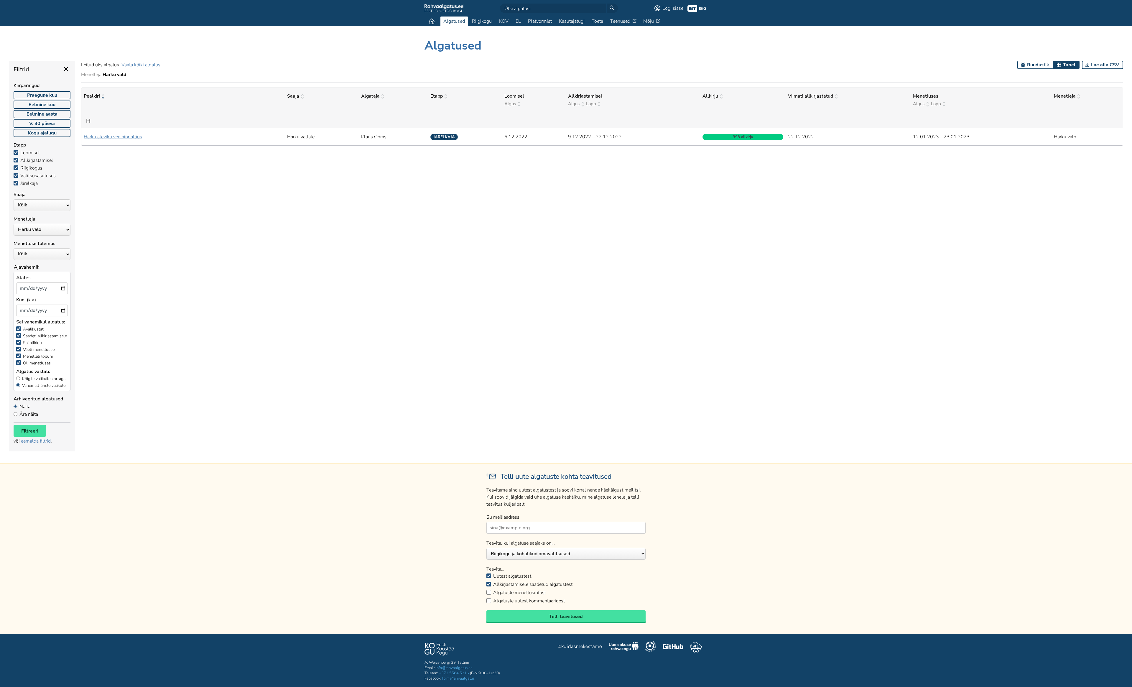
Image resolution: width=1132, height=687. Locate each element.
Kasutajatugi (572, 21)
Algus (510, 104)
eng (702, 8)
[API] (696, 647)
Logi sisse (672, 8)
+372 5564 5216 (454, 673)
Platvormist (540, 21)
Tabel (1069, 65)
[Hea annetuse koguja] (650, 647)
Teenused (620, 21)
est (692, 8)
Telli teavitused (566, 616)
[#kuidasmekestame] (580, 647)
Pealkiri (92, 96)
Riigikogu (482, 21)
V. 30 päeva (42, 123)
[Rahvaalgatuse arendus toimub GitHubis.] (673, 647)
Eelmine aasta (42, 114)
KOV (504, 21)
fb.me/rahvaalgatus (458, 678)
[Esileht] (431, 21)
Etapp (436, 96)
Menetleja (1065, 96)
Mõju (648, 21)
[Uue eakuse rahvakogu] (624, 647)
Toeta (597, 21)
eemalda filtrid (36, 441)
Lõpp (591, 104)
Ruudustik (1038, 65)
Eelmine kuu (42, 104)
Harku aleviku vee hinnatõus (113, 137)
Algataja (370, 96)
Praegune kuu (42, 95)
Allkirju (710, 96)
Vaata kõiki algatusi (141, 65)
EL (518, 21)
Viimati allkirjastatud (810, 96)
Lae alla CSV (1105, 65)
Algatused (454, 21)
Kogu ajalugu (42, 133)
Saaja (293, 96)
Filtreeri (29, 431)
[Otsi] (612, 8)
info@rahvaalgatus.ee (454, 667)
